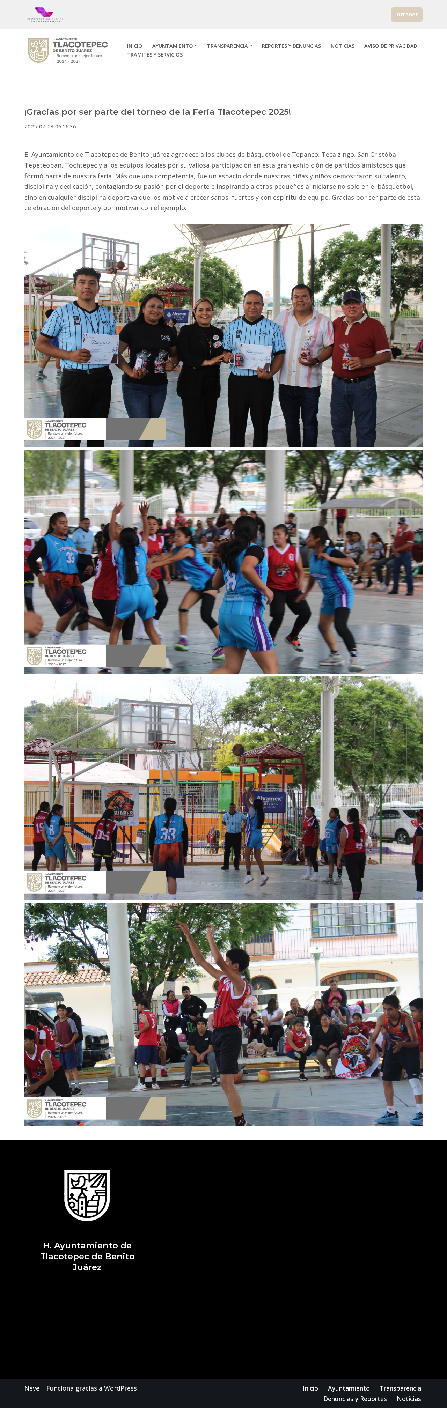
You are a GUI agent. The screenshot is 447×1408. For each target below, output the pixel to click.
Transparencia (400, 1388)
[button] (196, 46)
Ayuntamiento (349, 1388)
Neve (31, 1388)
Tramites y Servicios (155, 54)
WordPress (120, 1388)
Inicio (134, 46)
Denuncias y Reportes (355, 1398)
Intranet (406, 14)
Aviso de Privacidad (390, 46)
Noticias (342, 46)
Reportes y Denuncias (291, 46)
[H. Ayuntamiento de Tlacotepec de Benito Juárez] (69, 50)
